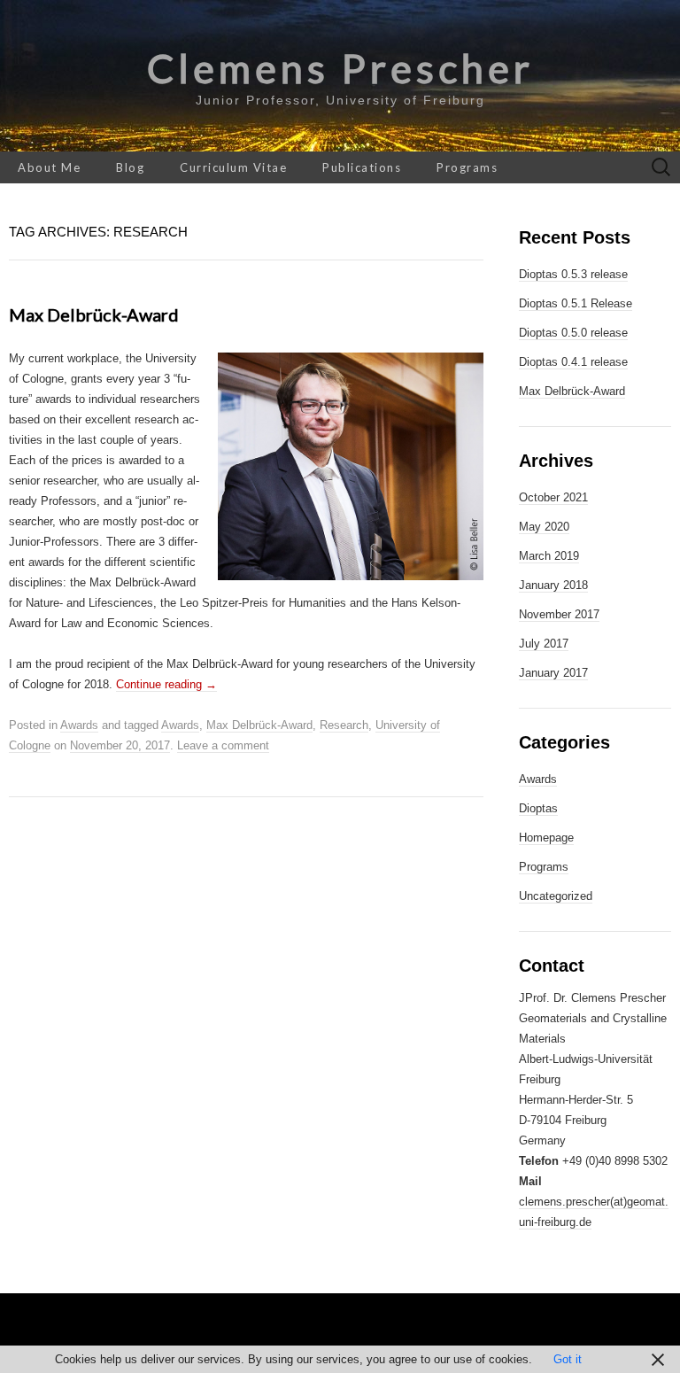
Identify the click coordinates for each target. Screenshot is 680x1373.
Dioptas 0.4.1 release (573, 361)
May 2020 (544, 526)
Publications (361, 167)
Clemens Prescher (340, 68)
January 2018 (553, 585)
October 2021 (553, 497)
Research (344, 725)
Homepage (546, 837)
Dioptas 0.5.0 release (573, 332)
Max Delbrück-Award (94, 314)
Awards (79, 725)
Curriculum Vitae (233, 167)
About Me (49, 167)
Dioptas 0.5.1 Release (575, 303)
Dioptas (538, 808)
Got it (567, 1359)
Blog (130, 167)
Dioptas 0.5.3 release (573, 274)
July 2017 (543, 643)
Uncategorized (555, 896)
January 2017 (553, 672)
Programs (467, 167)
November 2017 (559, 614)
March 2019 (549, 555)
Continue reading (166, 684)
